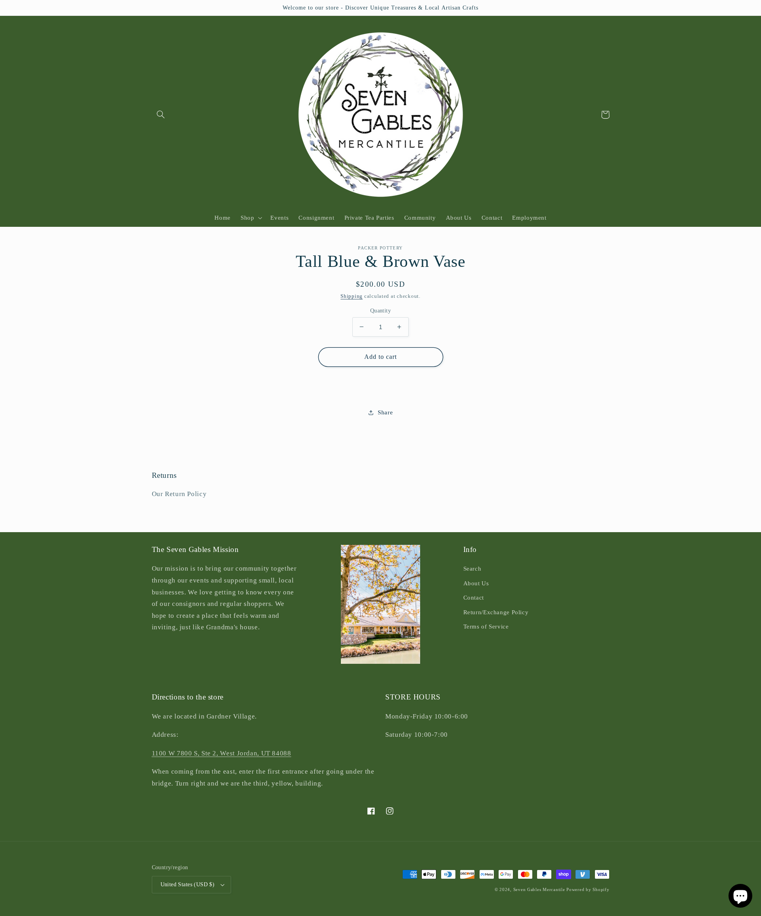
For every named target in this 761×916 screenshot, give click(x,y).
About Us (476, 583)
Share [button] (385, 412)
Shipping (351, 296)
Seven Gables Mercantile (539, 889)
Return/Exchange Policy (496, 612)
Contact (473, 597)
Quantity (380, 310)
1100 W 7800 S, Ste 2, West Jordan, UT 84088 (221, 753)
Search (472, 568)
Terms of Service (486, 626)
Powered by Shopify (587, 889)
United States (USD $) (188, 884)
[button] (161, 114)
